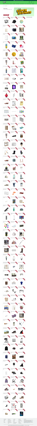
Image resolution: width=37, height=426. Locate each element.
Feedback (4, 422)
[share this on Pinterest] (29, 17)
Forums (29, 2)
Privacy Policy (19, 422)
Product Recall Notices (10, 422)
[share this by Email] (31, 17)
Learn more (22, 0)
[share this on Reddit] (30, 17)
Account (31, 2)
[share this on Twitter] (28, 17)
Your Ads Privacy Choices (26, 425)
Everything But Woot (15, 422)
